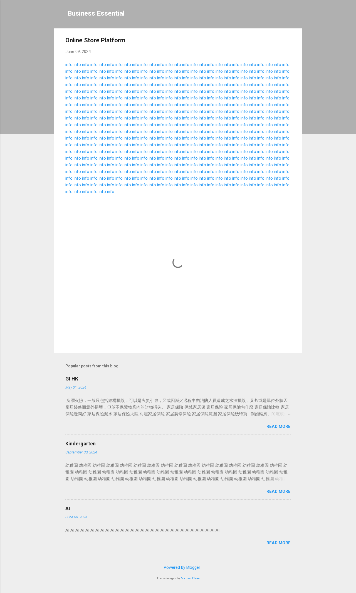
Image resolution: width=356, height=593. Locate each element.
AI (67, 508)
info (69, 64)
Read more (278, 426)
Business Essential (96, 13)
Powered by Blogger (181, 567)
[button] (287, 41)
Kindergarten (80, 443)
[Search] (298, 15)
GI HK (71, 379)
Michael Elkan (190, 578)
